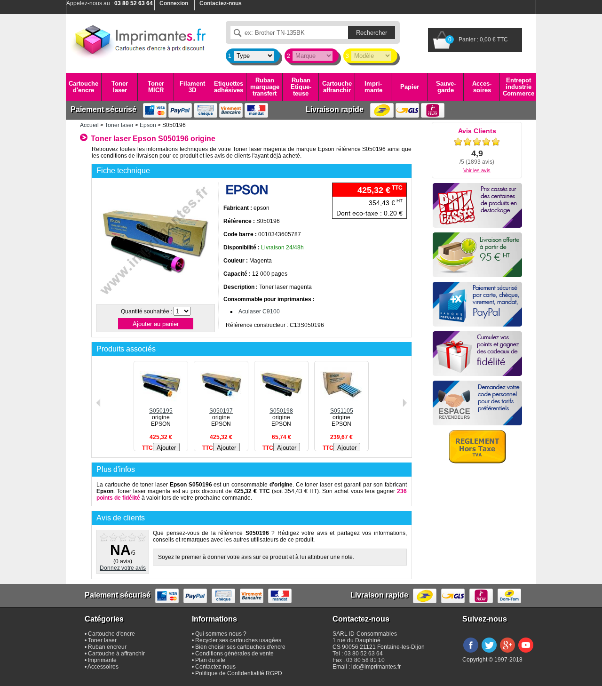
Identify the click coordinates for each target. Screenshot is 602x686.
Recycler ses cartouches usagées (238, 640)
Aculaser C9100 (259, 311)
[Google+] (507, 653)
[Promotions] (477, 205)
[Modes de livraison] (477, 254)
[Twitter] (489, 653)
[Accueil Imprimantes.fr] (139, 40)
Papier (409, 86)
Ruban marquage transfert (264, 87)
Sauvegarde (446, 87)
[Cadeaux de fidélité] (477, 353)
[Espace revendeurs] (477, 403)
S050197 (221, 410)
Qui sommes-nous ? (220, 633)
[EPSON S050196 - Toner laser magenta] (155, 298)
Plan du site (210, 660)
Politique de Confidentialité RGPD (238, 673)
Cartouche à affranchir (116, 653)
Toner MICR (156, 87)
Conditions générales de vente (234, 653)
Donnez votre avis (123, 568)
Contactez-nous (215, 666)
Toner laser (119, 87)
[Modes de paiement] (477, 304)
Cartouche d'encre (83, 87)
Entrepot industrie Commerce (518, 87)
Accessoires (481, 87)
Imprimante (373, 87)
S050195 (161, 410)
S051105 (341, 410)
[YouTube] (525, 653)
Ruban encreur (107, 647)
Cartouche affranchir (337, 87)
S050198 (281, 410)
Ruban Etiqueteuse (301, 87)
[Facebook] (470, 653)
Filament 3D (192, 87)
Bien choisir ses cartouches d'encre (240, 647)
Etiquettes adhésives (228, 87)
